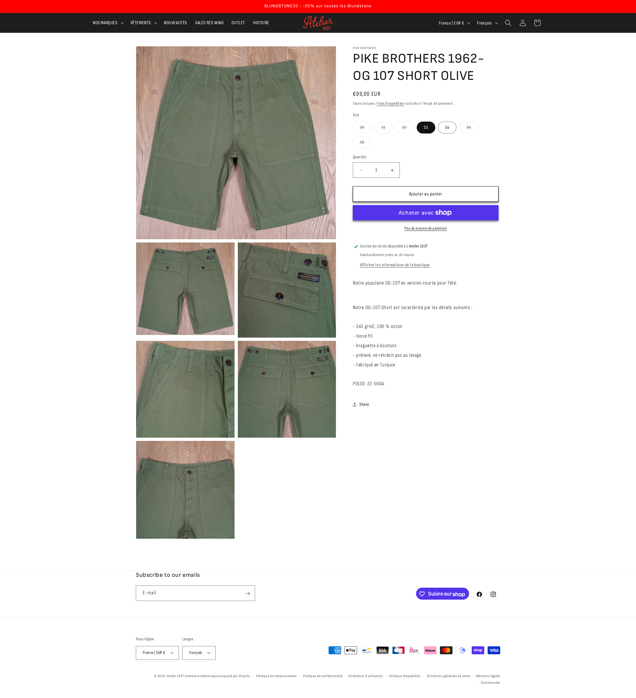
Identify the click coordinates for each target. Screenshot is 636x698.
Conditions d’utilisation (365, 675)
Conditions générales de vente (448, 675)
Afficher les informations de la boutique (395, 265)
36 (472, 129)
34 (447, 127)
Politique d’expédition (405, 675)
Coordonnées (490, 682)
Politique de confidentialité (323, 675)
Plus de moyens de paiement (425, 228)
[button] (108, 23)
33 (426, 127)
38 (365, 143)
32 (408, 129)
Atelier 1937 (175, 675)
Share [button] (364, 404)
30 (365, 129)
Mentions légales (488, 675)
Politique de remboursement (276, 675)
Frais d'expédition (390, 103)
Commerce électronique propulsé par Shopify (217, 675)
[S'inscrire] (247, 593)
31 (387, 129)
